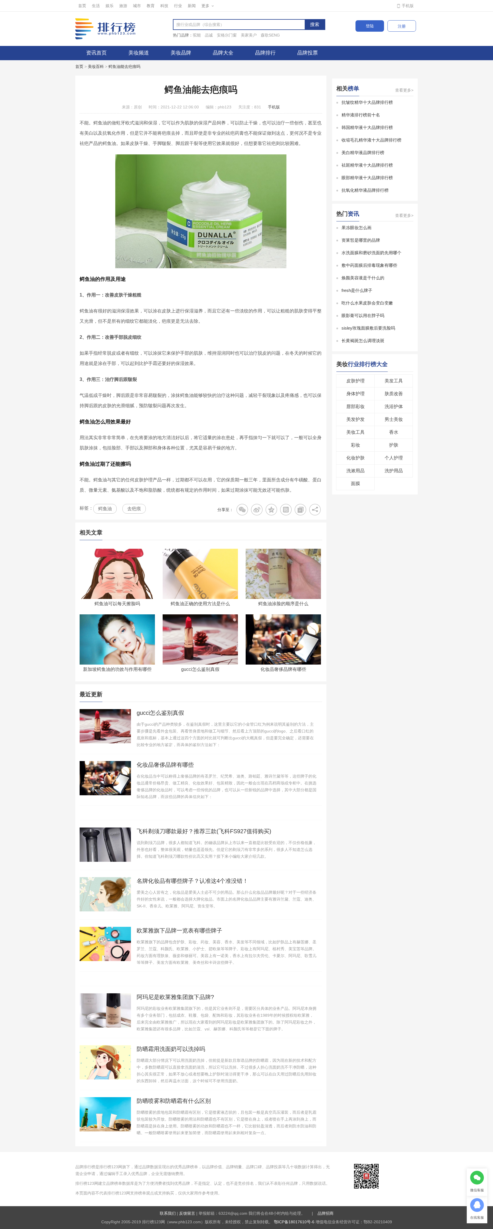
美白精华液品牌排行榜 (363, 152)
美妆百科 (96, 66)
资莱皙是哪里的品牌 (361, 240)
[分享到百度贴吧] (286, 509)
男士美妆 (394, 419)
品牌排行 (265, 53)
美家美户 (249, 35)
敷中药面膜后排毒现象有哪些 (369, 265)
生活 (96, 5)
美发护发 (355, 419)
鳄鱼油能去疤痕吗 (124, 66)
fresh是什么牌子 (357, 290)
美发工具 (394, 380)
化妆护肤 (355, 457)
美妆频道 (138, 53)
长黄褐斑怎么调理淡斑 (363, 340)
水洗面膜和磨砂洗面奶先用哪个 (371, 252)
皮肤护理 (355, 380)
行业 (178, 5)
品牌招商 (326, 1213)
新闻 (192, 5)
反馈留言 (187, 1213)
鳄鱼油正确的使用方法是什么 (200, 603)
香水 (393, 432)
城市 (137, 5)
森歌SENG (270, 35)
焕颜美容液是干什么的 (363, 277)
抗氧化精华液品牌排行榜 (365, 190)
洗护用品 (394, 470)
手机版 (408, 5)
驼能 (197, 35)
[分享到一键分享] (300, 509)
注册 (402, 26)
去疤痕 (134, 508)
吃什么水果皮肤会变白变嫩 (367, 302)
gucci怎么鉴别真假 (200, 669)
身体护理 (355, 393)
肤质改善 (394, 393)
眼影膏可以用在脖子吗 (363, 315)
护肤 (393, 445)
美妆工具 (355, 432)
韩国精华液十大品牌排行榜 (367, 127)
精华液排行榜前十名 (361, 114)
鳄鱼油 (105, 508)
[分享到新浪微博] (256, 509)
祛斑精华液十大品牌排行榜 (367, 165)
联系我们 (168, 1213)
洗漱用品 (355, 470)
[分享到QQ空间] (271, 509)
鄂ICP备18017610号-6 (294, 1222)
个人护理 (394, 457)
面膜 (355, 483)
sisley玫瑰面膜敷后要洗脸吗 (368, 328)
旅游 (123, 5)
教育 (151, 5)
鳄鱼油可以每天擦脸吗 (117, 603)
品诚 (209, 35)
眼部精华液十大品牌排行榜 (367, 177)
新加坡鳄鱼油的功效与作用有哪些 (117, 669)
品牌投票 (307, 53)
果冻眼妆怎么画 (356, 227)
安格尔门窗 (227, 35)
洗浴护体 (394, 406)
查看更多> (404, 90)
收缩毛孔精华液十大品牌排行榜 (371, 140)
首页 (82, 5)
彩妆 (355, 445)
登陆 (370, 26)
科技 (164, 5)
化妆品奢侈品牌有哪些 (283, 669)
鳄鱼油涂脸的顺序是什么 (283, 603)
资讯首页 (96, 53)
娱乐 (110, 5)
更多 (205, 5)
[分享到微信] (242, 509)
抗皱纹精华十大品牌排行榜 (367, 102)
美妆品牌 (181, 53)
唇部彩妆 (355, 406)
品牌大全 (223, 53)
